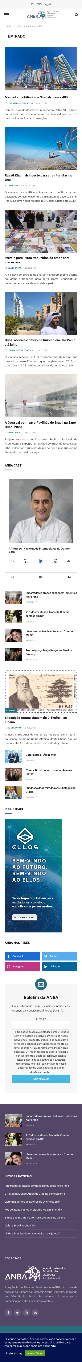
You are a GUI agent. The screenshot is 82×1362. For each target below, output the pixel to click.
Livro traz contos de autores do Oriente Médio (32, 1201)
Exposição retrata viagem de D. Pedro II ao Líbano (35, 1217)
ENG (39, 4)
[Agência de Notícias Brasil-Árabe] (42, 15)
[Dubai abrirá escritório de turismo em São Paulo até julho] (41, 313)
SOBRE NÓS (13, 1258)
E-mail (41, 1018)
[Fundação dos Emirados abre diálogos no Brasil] (13, 792)
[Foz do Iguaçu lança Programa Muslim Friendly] (13, 654)
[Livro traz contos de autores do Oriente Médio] (13, 635)
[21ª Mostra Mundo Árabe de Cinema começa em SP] (13, 616)
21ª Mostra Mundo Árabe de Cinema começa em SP (36, 1193)
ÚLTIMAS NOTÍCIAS (18, 1176)
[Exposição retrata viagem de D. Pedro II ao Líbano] (41, 691)
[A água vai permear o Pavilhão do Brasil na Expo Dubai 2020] (41, 395)
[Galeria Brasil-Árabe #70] (13, 756)
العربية (48, 4)
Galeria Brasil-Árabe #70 (41, 754)
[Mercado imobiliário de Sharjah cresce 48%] (41, 68)
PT (32, 4)
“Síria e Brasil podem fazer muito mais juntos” (32, 1233)
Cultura (10, 710)
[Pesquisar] (76, 14)
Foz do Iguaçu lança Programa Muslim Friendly (33, 1209)
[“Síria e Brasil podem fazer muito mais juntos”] (13, 774)
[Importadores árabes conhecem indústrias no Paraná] (13, 597)
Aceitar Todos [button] (35, 1353)
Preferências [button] (14, 1353)
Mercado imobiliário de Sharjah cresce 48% (36, 97)
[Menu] (6, 14)
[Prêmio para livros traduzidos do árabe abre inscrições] (41, 231)
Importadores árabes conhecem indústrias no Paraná (37, 1185)
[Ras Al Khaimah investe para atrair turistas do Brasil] (41, 148)
